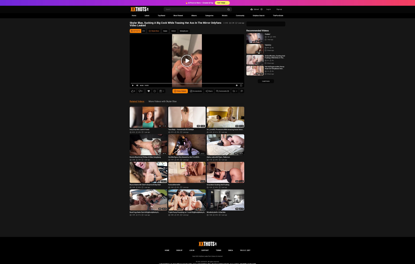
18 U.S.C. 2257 (245, 250)
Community (240, 15)
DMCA (230, 250)
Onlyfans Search (258, 15)
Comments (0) (224, 91)
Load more (266, 81)
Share (210, 91)
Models (224, 15)
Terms (218, 250)
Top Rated (161, 15)
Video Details (181, 91)
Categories (209, 15)
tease (165, 31)
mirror (174, 31)
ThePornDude (278, 15)
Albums (194, 15)
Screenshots (197, 91)
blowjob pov (184, 31)
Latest (147, 15)
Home (134, 15)
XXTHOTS (204, 261)
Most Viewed (178, 15)
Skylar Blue (155, 31)
